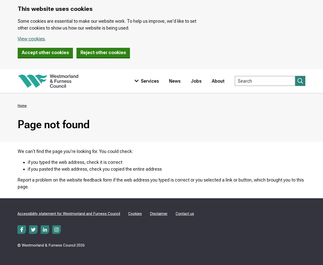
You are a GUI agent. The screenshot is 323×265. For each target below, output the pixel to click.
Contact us (185, 213)
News (175, 81)
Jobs (196, 81)
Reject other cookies (103, 52)
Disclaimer (159, 213)
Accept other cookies (45, 52)
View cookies (31, 39)
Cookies (135, 213)
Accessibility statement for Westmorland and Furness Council (68, 213)
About (218, 81)
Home (22, 106)
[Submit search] (300, 81)
